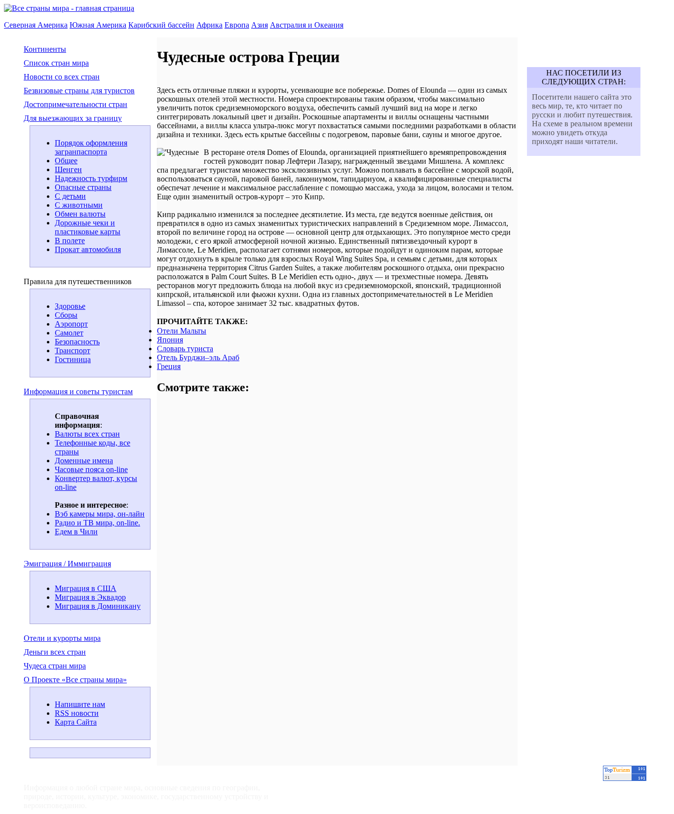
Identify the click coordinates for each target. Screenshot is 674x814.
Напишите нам (80, 704)
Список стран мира (56, 63)
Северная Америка (36, 25)
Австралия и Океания (306, 25)
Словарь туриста (185, 348)
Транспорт (72, 350)
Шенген (68, 169)
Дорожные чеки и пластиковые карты (87, 227)
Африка (209, 25)
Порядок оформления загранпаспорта (91, 147)
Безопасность (77, 341)
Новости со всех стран (62, 77)
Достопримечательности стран (75, 104)
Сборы (66, 315)
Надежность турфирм (91, 178)
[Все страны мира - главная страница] (69, 8)
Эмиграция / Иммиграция (67, 563)
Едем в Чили (76, 531)
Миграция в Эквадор (90, 597)
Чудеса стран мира (55, 666)
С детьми (70, 196)
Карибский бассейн (161, 25)
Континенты (45, 49)
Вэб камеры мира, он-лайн (100, 514)
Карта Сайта (76, 722)
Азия (259, 25)
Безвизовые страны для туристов (79, 90)
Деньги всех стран (55, 652)
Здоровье (70, 306)
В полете (70, 240)
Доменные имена (84, 460)
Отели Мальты (181, 331)
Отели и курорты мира (62, 638)
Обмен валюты (80, 214)
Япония (170, 339)
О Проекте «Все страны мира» (75, 679)
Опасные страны (83, 187)
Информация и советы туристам (78, 391)
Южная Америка (98, 25)
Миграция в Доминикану (98, 606)
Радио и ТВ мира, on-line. (97, 522)
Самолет (69, 333)
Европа (237, 25)
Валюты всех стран (87, 434)
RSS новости (77, 713)
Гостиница (73, 359)
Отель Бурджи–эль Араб (198, 357)
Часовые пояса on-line (91, 469)
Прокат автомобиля (88, 249)
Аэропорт (71, 324)
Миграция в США (85, 588)
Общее (66, 160)
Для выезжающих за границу (73, 118)
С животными (79, 205)
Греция (169, 366)
